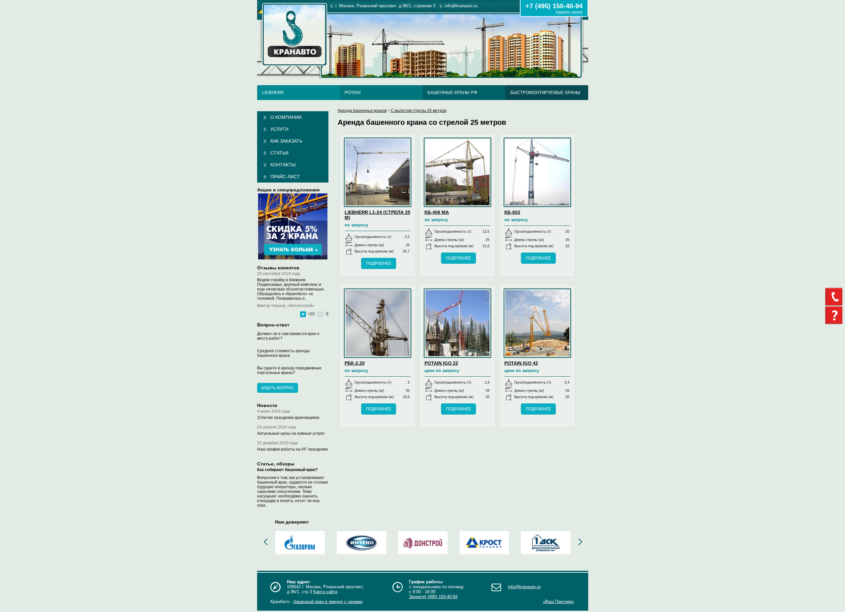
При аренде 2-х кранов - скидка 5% (292, 226)
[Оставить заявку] (835, 315)
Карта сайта (325, 591)
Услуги (279, 129)
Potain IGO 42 (521, 363)
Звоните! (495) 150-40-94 (433, 596)
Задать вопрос (277, 388)
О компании (286, 117)
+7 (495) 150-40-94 (554, 6)
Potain (352, 92)
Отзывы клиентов (278, 267)
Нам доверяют (292, 522)
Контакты (282, 164)
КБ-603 (512, 212)
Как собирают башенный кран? (287, 469)
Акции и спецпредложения (288, 189)
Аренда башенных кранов (362, 110)
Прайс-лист (285, 176)
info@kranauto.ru (524, 586)
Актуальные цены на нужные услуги (290, 433)
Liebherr (273, 92)
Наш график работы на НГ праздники (292, 449)
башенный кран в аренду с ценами (327, 601)
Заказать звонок (569, 12)
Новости (267, 405)
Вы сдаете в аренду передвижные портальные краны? (289, 370)
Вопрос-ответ (273, 324)
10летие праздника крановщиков (288, 417)
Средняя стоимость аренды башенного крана (283, 353)
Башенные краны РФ (452, 92)
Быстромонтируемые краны (545, 92)
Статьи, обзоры (275, 463)
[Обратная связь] (835, 297)
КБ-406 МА (436, 212)
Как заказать (286, 141)
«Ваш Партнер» (558, 601)
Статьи (279, 152)
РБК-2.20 (355, 363)
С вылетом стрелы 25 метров (418, 110)
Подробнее (378, 263)
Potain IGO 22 (441, 363)
